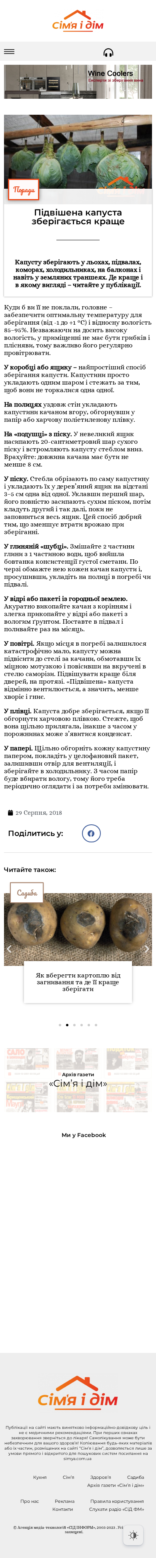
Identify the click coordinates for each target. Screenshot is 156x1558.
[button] (91, 833)
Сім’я (68, 1477)
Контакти (62, 1509)
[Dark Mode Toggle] (133, 1535)
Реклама (64, 1501)
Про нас (29, 1501)
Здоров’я (100, 1477)
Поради (23, 189)
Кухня (40, 1477)
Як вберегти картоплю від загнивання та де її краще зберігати (78, 982)
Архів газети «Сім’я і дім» (115, 1485)
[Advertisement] (78, 1239)
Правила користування (117, 1501)
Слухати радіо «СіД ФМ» (116, 1509)
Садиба (27, 892)
